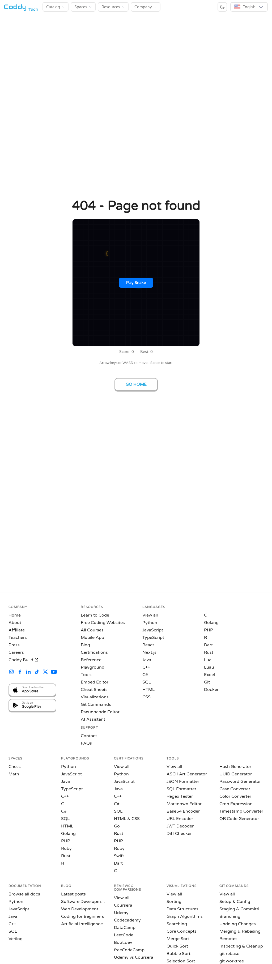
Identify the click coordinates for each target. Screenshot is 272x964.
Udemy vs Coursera (133, 957)
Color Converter (235, 796)
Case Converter (234, 789)
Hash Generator (235, 766)
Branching (229, 916)
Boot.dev (123, 942)
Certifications (94, 652)
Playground (92, 667)
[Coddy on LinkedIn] (28, 672)
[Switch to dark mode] (222, 7)
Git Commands (96, 704)
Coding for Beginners (82, 916)
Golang (211, 622)
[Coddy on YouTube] (54, 672)
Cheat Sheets (94, 689)
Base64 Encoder (183, 811)
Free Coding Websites (103, 622)
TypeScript (153, 637)
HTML (148, 689)
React (148, 645)
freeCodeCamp (129, 950)
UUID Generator (235, 774)
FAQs (86, 743)
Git (207, 682)
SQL (146, 682)
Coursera (123, 905)
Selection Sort (181, 961)
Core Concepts (182, 931)
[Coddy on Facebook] (20, 672)
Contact (89, 735)
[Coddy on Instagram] (11, 672)
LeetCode (123, 935)
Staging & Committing (241, 909)
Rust (208, 652)
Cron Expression (236, 803)
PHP (208, 630)
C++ (146, 667)
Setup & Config (234, 901)
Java (146, 660)
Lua (207, 660)
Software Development (83, 901)
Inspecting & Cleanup (241, 946)
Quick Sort (177, 946)
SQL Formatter (181, 789)
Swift (119, 856)
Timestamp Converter (241, 811)
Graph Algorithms (185, 916)
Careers (16, 652)
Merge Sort (178, 938)
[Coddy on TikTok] (37, 672)
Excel (209, 674)
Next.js (149, 652)
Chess (14, 766)
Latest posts (73, 894)
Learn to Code (95, 615)
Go (117, 826)
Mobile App (92, 637)
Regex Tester (180, 796)
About (14, 622)
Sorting (174, 901)
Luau (209, 667)
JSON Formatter (183, 781)
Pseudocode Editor (100, 712)
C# (145, 674)
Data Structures (182, 909)
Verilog (15, 938)
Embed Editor (94, 682)
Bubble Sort (178, 953)
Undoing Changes (237, 924)
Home (14, 615)
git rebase (229, 953)
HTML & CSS (127, 818)
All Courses (92, 630)
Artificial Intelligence (82, 924)
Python (149, 622)
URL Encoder (180, 818)
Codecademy (127, 920)
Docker (211, 689)
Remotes (228, 938)
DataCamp (124, 927)
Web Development (79, 909)
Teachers (17, 637)
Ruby (66, 848)
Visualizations (95, 697)
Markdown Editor (184, 803)
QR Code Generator (239, 818)
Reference (91, 660)
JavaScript (152, 630)
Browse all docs (24, 894)
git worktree (231, 961)
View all (150, 615)
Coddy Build (20, 660)
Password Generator (240, 781)
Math (13, 774)
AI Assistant (93, 719)
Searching (177, 924)
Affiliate (16, 630)
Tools (86, 674)
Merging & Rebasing (240, 931)
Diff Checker (179, 833)
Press (14, 645)
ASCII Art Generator (187, 774)
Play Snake (136, 283)
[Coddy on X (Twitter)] (45, 672)
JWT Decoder (180, 826)
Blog (85, 645)
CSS (146, 697)
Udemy (121, 912)
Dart (208, 645)
